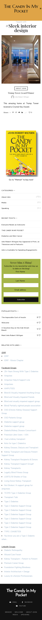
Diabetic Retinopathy (13, 550)
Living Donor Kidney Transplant (17, 481)
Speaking (5, 208)
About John (21, 88)
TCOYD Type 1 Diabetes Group (17, 493)
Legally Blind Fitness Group (16, 472)
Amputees (8, 384)
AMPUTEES (9, 388)
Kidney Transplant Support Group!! (19, 464)
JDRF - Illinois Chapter (13, 360)
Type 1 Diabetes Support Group (17, 506)
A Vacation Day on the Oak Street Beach (15, 329)
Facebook (29, 602)
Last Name (20, 281)
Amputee (8, 375)
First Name (20, 271)
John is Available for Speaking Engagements (19, 250)
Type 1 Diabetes (11, 501)
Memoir (8, 612)
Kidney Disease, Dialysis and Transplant (21, 447)
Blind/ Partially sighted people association (22, 405)
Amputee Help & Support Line (17, 380)
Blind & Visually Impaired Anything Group (22, 392)
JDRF (6, 356)
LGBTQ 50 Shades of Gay (15, 476)
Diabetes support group (14, 422)
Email (15, 602)
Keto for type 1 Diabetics (15, 443)
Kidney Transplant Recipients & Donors (21, 459)
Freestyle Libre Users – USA (16, 434)
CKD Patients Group (13, 417)
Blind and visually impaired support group (22, 401)
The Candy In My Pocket (21, 8)
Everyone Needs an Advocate (13, 225)
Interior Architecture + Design (16, 571)
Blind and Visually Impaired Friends (19, 397)
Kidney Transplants (12, 468)
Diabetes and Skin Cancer (12, 236)
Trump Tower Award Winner (21, 93)
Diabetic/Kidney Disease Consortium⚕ (20, 430)
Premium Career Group (14, 563)
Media (4, 203)
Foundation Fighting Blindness (17, 567)
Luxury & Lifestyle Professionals (18, 576)
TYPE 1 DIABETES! (12, 531)
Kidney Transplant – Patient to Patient (20, 559)
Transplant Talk (11, 497)
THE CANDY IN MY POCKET (13, 230)
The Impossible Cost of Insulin (14, 317)
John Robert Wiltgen (22, 97)
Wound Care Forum (12, 554)
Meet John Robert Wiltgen (12, 335)
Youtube (22, 606)
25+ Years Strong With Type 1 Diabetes (21, 371)
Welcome (5, 323)
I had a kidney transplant (14, 439)
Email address (20, 290)
